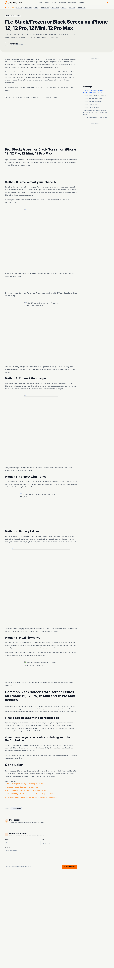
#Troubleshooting (16, 808)
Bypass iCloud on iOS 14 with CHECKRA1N (22, 787)
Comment (8, 847)
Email (43, 839)
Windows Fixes (81, 7)
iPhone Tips (72, 7)
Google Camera (45, 7)
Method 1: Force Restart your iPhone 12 (95, 95)
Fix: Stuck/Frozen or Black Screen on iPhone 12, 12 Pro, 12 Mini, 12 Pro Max (93, 91)
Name (7, 839)
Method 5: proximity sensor (92, 107)
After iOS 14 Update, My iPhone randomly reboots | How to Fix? (30, 794)
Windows (81, 2)
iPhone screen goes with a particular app (96, 117)
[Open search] (102, 2)
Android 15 (19, 7)
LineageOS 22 (28, 7)
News (40, 2)
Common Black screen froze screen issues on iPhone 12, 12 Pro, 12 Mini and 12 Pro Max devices (95, 112)
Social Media (72, 2)
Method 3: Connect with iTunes (93, 101)
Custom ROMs (55, 7)
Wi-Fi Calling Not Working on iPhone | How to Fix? (25, 784)
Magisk (36, 7)
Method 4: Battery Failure (91, 104)
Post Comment (70, 866)
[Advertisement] (41, 173)
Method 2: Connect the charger (93, 98)
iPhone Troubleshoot (13, 15)
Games (54, 2)
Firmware (64, 7)
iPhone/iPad (62, 2)
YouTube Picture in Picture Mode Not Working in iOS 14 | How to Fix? (32, 797)
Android (47, 2)
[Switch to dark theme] (107, 2)
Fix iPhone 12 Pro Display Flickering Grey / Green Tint (26, 790)
